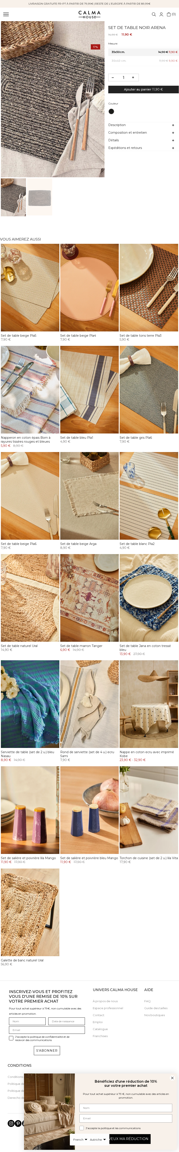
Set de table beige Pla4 (78, 336)
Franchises (100, 1036)
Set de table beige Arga (78, 544)
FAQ (147, 1001)
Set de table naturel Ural (19, 646)
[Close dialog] (172, 1078)
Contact (98, 1015)
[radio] (111, 111)
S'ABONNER (47, 1051)
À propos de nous (105, 1001)
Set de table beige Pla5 (18, 336)
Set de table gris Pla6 (136, 438)
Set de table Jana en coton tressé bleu (145, 648)
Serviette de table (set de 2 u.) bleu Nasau (27, 754)
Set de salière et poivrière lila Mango (28, 858)
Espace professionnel (108, 1008)
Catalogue (100, 1029)
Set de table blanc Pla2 (137, 544)
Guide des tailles (155, 1008)
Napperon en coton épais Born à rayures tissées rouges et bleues (25, 440)
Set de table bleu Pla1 (76, 438)
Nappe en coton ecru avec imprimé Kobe (147, 754)
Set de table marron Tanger (81, 646)
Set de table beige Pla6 (18, 544)
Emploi (98, 1022)
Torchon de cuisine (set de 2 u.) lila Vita (149, 858)
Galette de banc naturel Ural (22, 960)
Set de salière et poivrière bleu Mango (89, 858)
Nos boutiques (154, 1015)
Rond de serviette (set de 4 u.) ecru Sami (87, 754)
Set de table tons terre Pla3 (141, 336)
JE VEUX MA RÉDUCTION (125, 1139)
